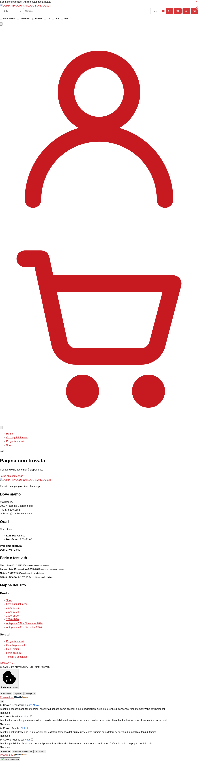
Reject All (18, 694)
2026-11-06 (12, 615)
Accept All (30, 694)
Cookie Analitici (11, 728)
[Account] (99, 223)
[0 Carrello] (99, 423)
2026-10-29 (12, 611)
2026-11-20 (12, 619)
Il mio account (13, 653)
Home (9, 433)
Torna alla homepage (11, 476)
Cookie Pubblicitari (13, 739)
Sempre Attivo (31, 705)
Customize (6, 694)
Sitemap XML (7, 663)
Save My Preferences (22, 751)
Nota (26, 716)
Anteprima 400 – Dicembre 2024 (24, 627)
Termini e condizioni (17, 656)
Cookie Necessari (13, 705)
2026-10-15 (12, 608)
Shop (9, 445)
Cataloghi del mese (17, 437)
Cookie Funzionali (13, 716)
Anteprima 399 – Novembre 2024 (24, 623)
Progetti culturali (15, 441)
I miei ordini (12, 649)
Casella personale (16, 645)
